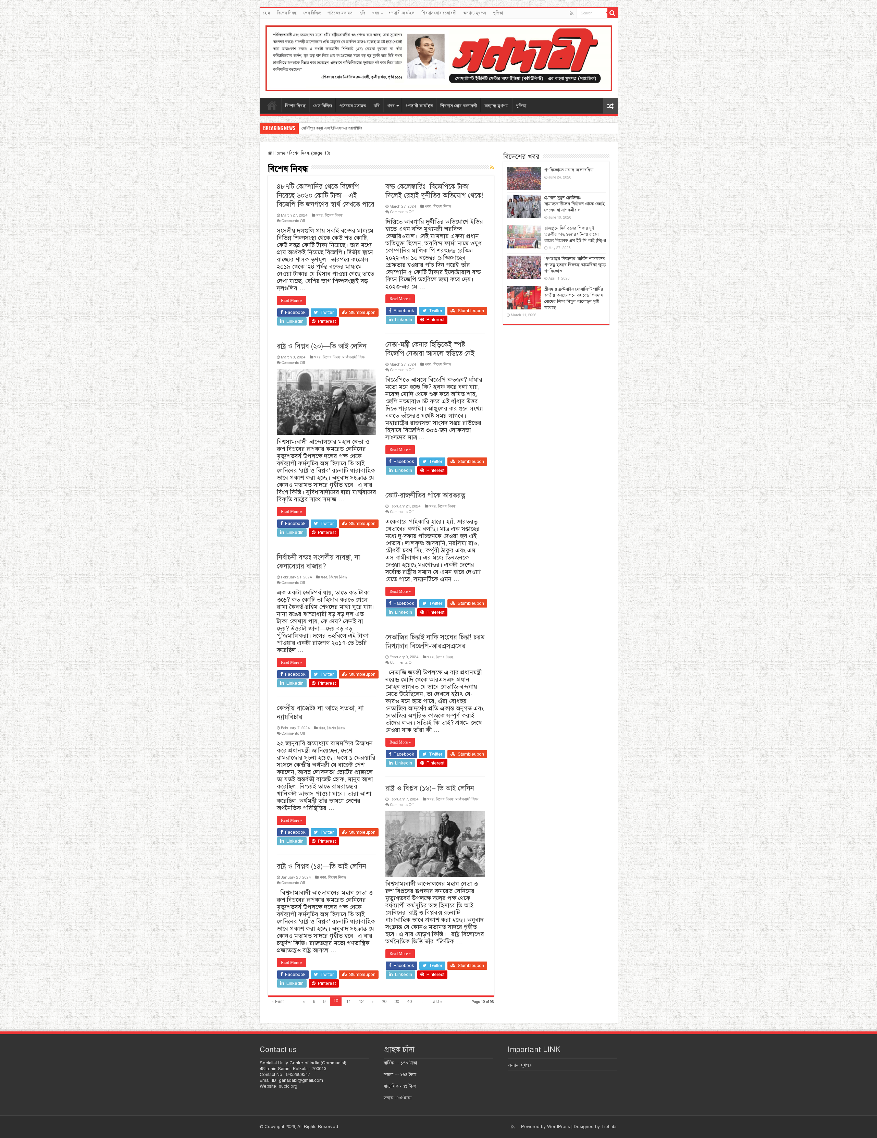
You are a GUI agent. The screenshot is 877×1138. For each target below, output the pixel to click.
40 (409, 1001)
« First (277, 1001)
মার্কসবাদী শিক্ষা (354, 357)
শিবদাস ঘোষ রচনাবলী (438, 13)
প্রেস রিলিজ (312, 13)
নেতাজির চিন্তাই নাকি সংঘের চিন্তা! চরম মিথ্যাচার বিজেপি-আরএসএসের (435, 641)
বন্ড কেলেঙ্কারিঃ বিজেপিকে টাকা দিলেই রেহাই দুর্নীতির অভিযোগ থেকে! (434, 191)
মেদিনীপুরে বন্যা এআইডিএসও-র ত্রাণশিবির (331, 128)
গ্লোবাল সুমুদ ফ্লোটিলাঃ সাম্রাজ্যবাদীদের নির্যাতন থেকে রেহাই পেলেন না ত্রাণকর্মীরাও (574, 204)
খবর (375, 13)
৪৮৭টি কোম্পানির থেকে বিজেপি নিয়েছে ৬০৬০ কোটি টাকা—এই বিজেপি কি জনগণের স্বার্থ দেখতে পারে (325, 195)
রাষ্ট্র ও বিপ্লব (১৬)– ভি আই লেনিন (429, 788)
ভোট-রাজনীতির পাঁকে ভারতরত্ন (425, 495)
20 (384, 1001)
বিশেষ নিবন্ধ (287, 13)
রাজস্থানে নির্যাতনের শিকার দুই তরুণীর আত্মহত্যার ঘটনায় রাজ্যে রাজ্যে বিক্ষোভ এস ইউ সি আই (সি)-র (575, 234)
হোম (266, 13)
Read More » (291, 300)
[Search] (612, 13)
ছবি (362, 13)
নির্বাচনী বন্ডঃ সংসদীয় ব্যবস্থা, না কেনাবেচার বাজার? (318, 562)
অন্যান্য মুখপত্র (474, 13)
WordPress (558, 1126)
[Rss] (571, 13)
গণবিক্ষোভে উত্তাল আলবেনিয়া (568, 170)
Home (279, 153)
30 (396, 1001)
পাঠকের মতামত (340, 13)
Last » (437, 1001)
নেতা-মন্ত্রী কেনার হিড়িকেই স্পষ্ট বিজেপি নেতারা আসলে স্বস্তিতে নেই (429, 349)
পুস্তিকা (498, 13)
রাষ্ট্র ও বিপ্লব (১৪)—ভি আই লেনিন (321, 866)
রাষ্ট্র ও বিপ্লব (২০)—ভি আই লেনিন (322, 346)
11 (348, 1001)
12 (361, 1001)
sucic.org (288, 1086)
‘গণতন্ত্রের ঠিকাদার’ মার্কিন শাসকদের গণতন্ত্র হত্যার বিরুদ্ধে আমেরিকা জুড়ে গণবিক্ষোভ (575, 265)
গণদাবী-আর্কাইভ (402, 13)
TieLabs (609, 1126)
